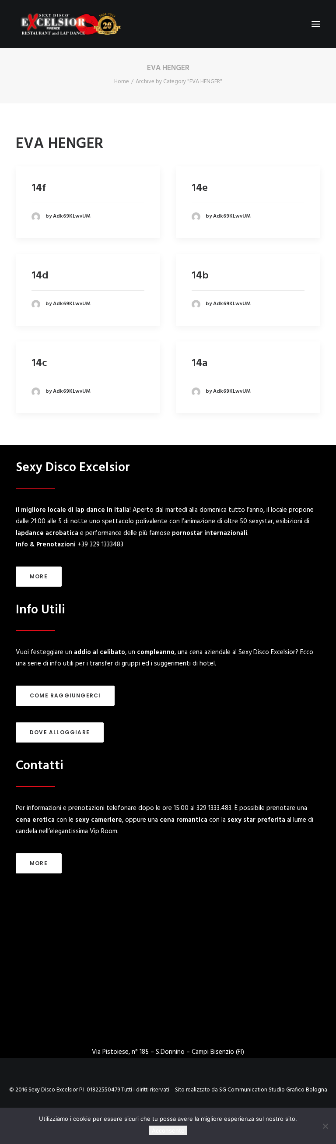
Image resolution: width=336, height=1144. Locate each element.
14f (39, 188)
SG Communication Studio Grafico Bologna (273, 1090)
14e (200, 188)
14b (200, 276)
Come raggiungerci (65, 695)
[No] (325, 1126)
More (39, 576)
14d (40, 276)
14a (199, 363)
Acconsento (168, 1130)
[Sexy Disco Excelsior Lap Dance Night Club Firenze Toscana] (70, 24)
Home (121, 81)
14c (39, 363)
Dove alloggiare (60, 732)
